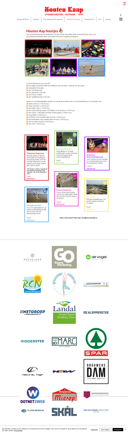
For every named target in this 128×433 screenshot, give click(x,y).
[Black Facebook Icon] (121, 15)
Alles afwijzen (105, 430)
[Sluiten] (125, 429)
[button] (124, 3)
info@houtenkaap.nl (70, 37)
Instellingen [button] (94, 430)
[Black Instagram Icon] (121, 19)
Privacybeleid (18, 430)
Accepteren (118, 430)
